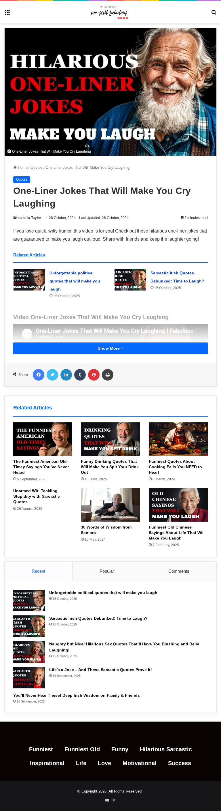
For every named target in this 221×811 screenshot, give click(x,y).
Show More (109, 348)
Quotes (37, 167)
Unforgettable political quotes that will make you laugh (74, 281)
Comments (178, 571)
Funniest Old (82, 749)
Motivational (140, 763)
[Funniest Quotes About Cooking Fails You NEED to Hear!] (178, 439)
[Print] (107, 375)
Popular (107, 571)
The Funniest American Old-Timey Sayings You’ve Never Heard (41, 467)
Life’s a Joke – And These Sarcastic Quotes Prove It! (100, 669)
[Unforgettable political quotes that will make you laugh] (29, 280)
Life (81, 763)
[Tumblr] (80, 375)
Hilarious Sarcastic (166, 749)
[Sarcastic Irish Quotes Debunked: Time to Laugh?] (130, 280)
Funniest (41, 749)
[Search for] (214, 14)
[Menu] (7, 14)
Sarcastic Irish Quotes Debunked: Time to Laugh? (98, 618)
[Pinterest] (94, 375)
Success (179, 763)
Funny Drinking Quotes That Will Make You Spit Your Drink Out (110, 467)
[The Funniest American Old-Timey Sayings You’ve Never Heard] (42, 439)
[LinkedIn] (66, 375)
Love (104, 763)
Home (22, 167)
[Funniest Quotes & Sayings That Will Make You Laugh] (110, 12)
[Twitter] (52, 375)
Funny (119, 749)
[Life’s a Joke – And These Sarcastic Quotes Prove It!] (29, 677)
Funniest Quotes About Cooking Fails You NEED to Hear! (175, 467)
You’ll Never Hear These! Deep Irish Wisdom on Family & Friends (76, 695)
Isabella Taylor (29, 218)
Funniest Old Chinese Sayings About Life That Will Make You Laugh (177, 532)
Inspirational (47, 763)
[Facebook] (38, 375)
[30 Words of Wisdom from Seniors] (110, 505)
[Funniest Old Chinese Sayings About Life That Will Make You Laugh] (178, 505)
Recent (38, 571)
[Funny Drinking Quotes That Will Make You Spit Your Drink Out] (110, 439)
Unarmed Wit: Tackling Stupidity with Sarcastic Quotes (36, 496)
